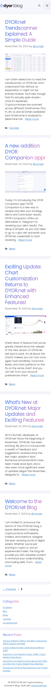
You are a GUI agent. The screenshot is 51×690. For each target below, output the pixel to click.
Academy (7, 607)
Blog (5, 611)
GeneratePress (39, 685)
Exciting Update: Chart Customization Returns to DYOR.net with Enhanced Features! (23, 284)
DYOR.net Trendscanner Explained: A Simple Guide (21, 31)
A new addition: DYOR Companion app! (25, 152)
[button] (39, 5)
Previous (9, 589)
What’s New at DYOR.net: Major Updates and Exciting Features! (24, 411)
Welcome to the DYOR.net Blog (23, 504)
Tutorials (14, 128)
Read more (32, 119)
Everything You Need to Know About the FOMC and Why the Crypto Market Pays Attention (25, 662)
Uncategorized (10, 623)
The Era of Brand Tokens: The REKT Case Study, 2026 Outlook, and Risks (25, 642)
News (12, 248)
